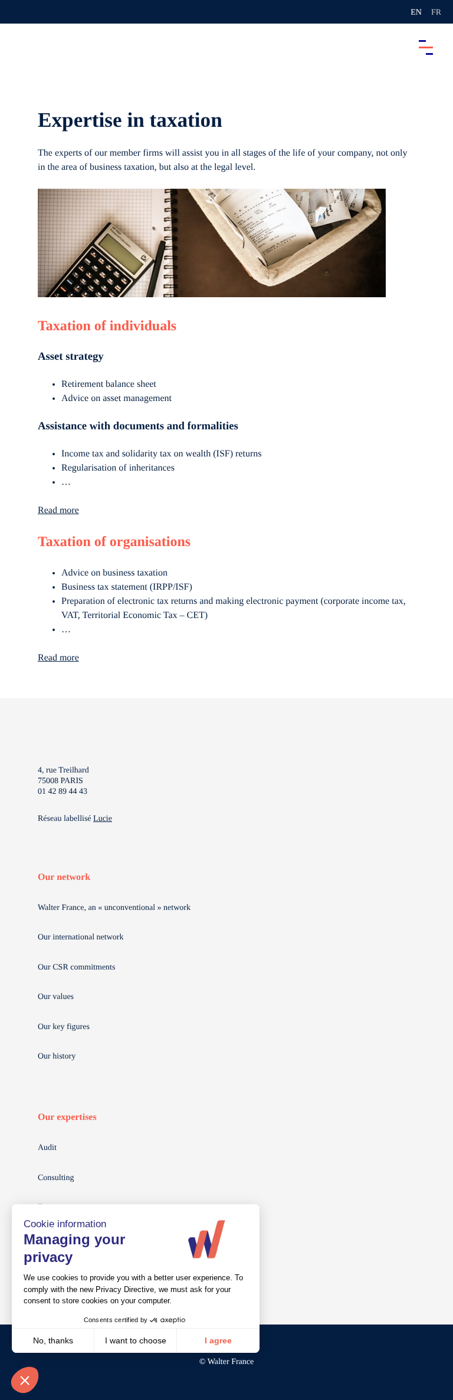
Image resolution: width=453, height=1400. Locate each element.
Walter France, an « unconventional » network (114, 907)
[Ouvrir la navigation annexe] (19, 12)
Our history (57, 1056)
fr (436, 12)
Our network (64, 877)
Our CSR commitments (76, 967)
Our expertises (67, 1117)
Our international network (80, 937)
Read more (58, 510)
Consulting (56, 1178)
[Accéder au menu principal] (426, 47)
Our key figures (64, 1027)
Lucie (102, 818)
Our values (56, 997)
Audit (47, 1147)
